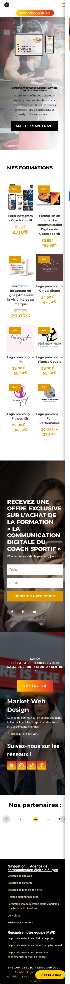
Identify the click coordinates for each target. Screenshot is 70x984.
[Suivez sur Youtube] (34, 612)
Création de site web (20, 875)
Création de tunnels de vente (25, 889)
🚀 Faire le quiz (50, 975)
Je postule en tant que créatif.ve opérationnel (35, 945)
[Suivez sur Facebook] (12, 612)
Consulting (14, 915)
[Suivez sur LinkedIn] (11, 765)
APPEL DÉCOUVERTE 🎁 (35, 12)
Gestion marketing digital (23, 896)
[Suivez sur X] (23, 612)
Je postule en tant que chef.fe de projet (31, 938)
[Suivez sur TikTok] (31, 765)
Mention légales (26, 972)
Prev (6, 819)
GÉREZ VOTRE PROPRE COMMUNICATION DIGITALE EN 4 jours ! (34, 89)
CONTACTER (35, 685)
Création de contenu (20, 882)
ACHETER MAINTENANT (34, 126)
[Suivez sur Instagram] (21, 765)
